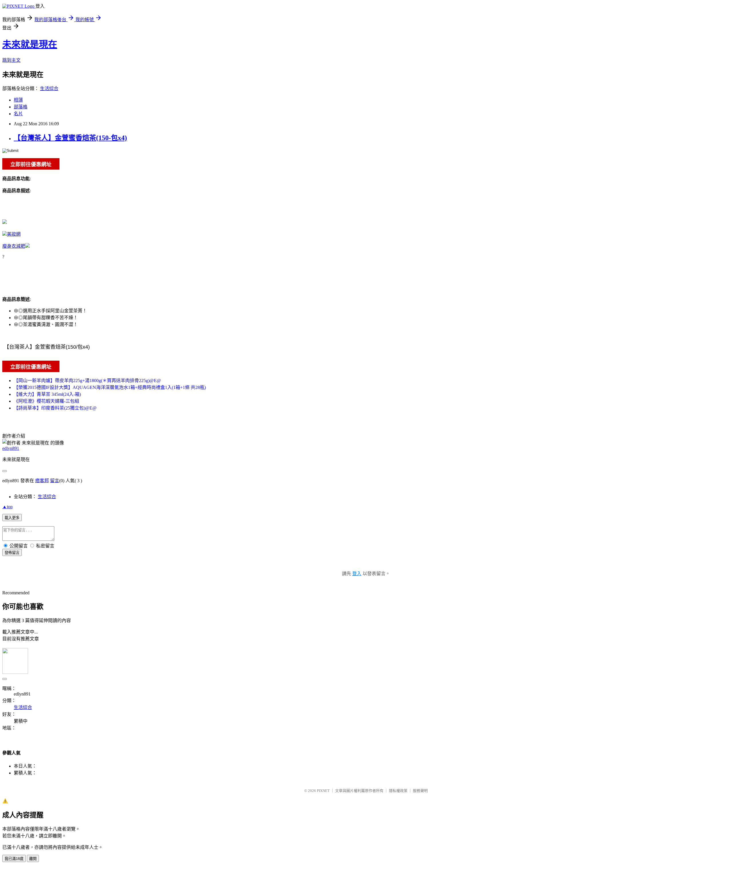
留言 (54, 480)
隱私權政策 (398, 790)
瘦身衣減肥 (13, 246)
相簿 (18, 100)
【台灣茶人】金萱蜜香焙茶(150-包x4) (70, 138)
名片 (18, 113)
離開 (33, 859)
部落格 (20, 106)
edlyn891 (10, 448)
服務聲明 (420, 790)
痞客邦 (42, 480)
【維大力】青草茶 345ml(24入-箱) (47, 394)
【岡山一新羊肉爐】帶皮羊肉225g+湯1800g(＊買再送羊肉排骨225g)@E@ (87, 380)
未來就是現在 (29, 44)
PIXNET (323, 790)
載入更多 (12, 518)
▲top (7, 506)
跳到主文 (11, 60)
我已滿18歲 (14, 859)
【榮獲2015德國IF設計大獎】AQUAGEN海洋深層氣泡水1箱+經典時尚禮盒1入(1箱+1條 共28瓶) (110, 387)
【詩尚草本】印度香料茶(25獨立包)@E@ (55, 408)
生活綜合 (49, 88)
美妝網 (14, 234)
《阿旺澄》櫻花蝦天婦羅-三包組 (46, 401)
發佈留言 (12, 553)
